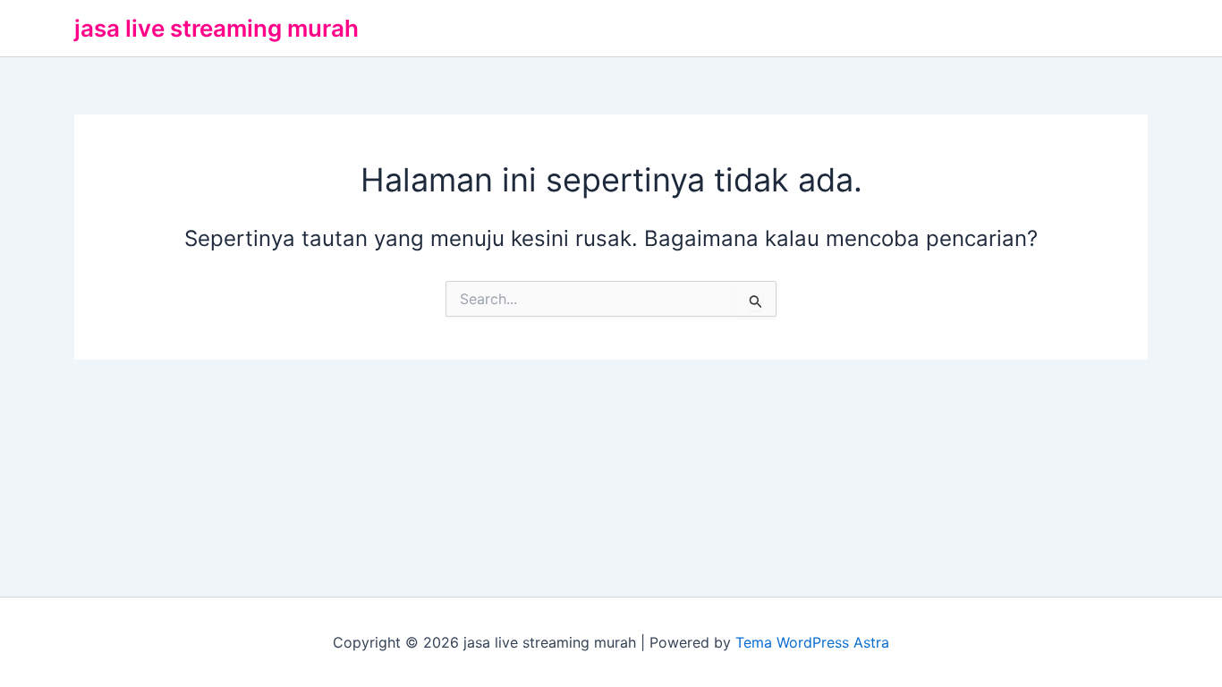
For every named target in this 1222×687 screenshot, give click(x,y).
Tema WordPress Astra (812, 642)
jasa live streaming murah (216, 28)
